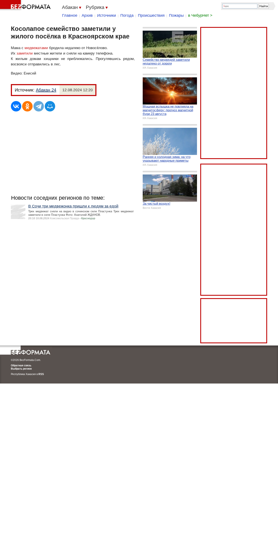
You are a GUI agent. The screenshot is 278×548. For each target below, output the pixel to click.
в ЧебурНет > (200, 15)
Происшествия (151, 15)
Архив (87, 15)
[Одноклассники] (27, 106)
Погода (127, 15)
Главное (69, 15)
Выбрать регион (21, 368)
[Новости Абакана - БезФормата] (26, 5)
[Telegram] (38, 106)
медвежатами (36, 48)
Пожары (176, 15)
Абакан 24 (46, 90)
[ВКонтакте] (16, 106)
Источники (106, 15)
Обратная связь (21, 365)
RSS (41, 374)
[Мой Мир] (50, 106)
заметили (25, 53)
